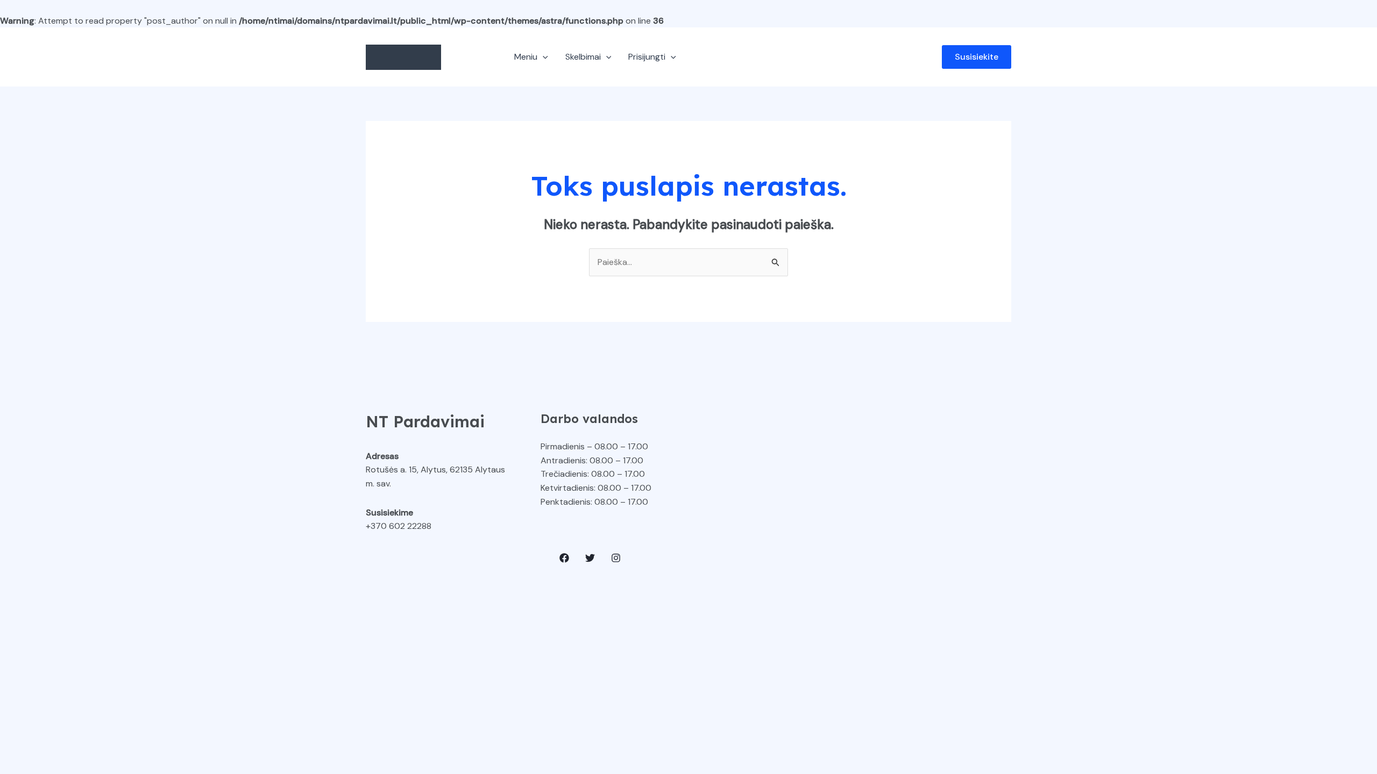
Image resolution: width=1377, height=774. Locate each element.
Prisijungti (646, 56)
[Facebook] (564, 558)
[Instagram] (616, 558)
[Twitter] (590, 558)
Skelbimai (583, 56)
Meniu (525, 56)
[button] (542, 57)
